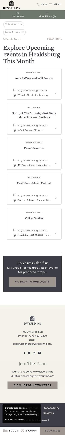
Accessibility (51, 408)
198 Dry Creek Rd (32, 332)
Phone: (22, 336)
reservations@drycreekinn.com (32, 344)
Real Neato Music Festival (34, 183)
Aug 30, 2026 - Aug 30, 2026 (32, 230)
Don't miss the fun (32, 263)
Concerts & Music (34, 72)
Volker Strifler (34, 218)
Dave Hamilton (34, 148)
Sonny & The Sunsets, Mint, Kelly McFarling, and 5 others (34, 115)
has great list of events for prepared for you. (32, 270)
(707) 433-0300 (42, 4)
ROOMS (13, 430)
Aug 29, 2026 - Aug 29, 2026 (32, 125)
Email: (32, 340)
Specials (31, 430)
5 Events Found (12, 39)
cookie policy (31, 415)
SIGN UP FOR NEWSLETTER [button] (32, 386)
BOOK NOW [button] (52, 430)
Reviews (49, 413)
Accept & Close (14, 419)
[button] (32, 282)
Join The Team (32, 363)
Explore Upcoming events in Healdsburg (31, 55)
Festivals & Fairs (34, 107)
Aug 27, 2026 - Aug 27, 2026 (32, 90)
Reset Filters (54, 39)
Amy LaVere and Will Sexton (34, 78)
